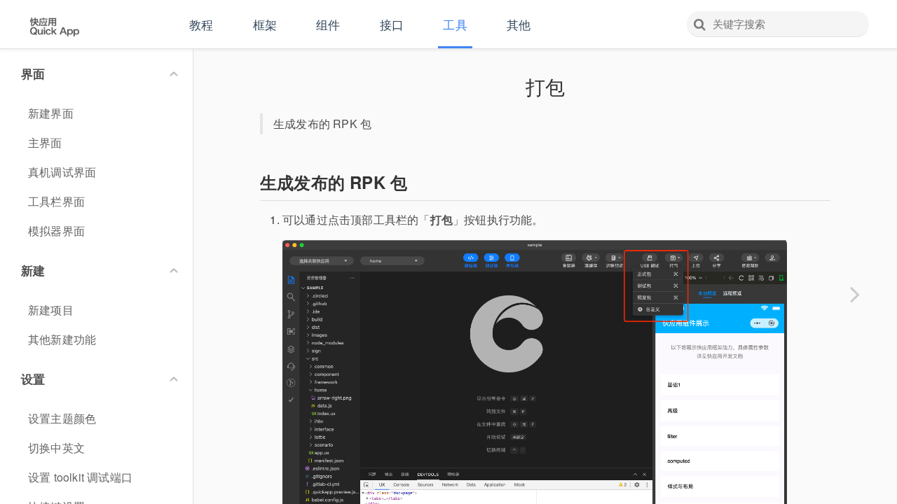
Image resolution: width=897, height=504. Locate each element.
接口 (392, 24)
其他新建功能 (62, 339)
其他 (518, 24)
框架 (265, 24)
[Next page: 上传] (854, 294)
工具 (455, 24)
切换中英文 (56, 448)
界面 (33, 73)
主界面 (45, 142)
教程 (201, 24)
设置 (33, 378)
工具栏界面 (56, 201)
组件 (328, 24)
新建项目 (51, 310)
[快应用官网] (54, 25)
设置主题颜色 (62, 418)
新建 (33, 270)
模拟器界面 (56, 231)
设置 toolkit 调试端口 (80, 477)
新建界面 (51, 113)
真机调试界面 (62, 172)
